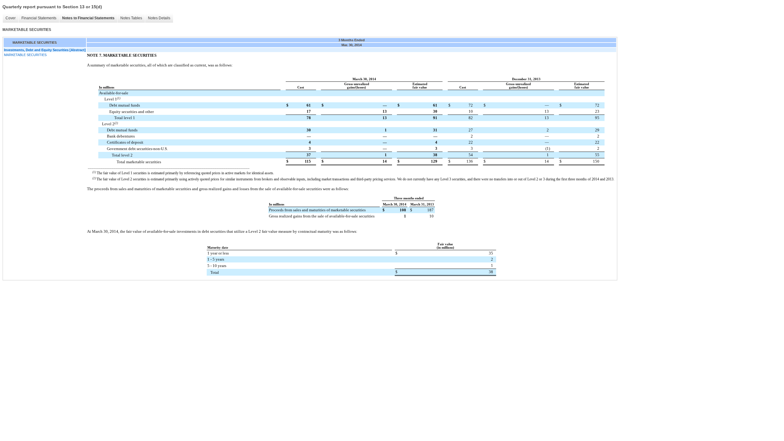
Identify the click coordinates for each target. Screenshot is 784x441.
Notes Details (159, 18)
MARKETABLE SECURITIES (25, 55)
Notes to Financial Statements (88, 18)
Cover (11, 18)
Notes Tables (131, 18)
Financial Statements (38, 18)
